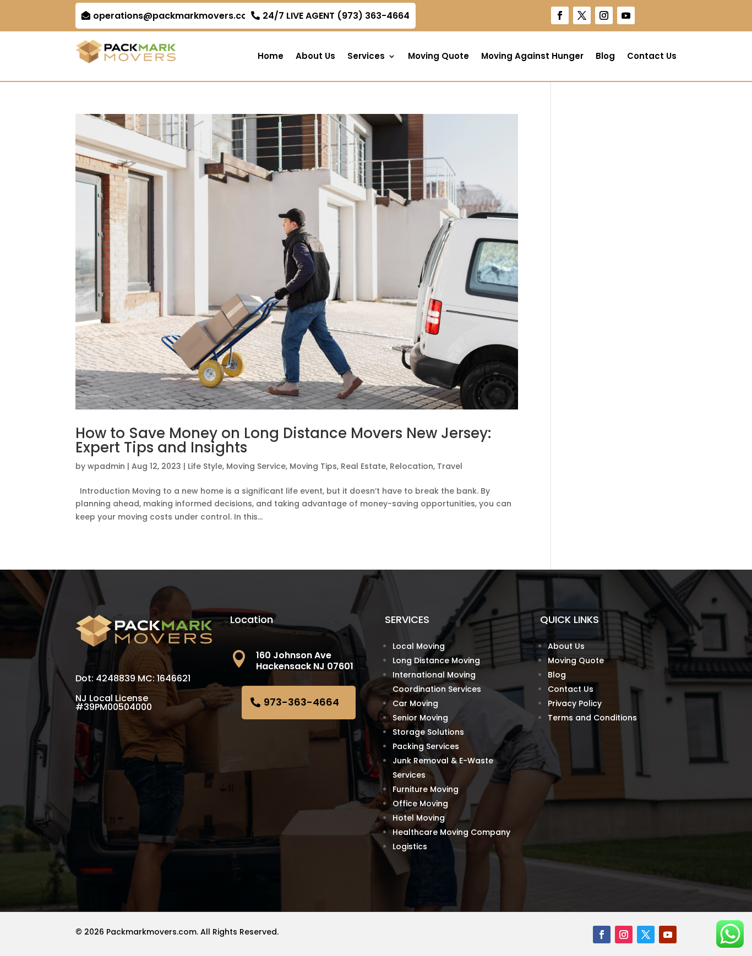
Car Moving (415, 703)
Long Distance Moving (436, 660)
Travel (449, 466)
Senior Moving (420, 717)
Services (366, 57)
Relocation (411, 466)
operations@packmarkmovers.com (174, 15)
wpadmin (106, 466)
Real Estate (363, 466)
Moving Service (256, 466)
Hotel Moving (419, 817)
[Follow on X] (582, 15)
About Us (315, 57)
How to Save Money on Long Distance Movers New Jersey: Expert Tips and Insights (283, 440)
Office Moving (420, 803)
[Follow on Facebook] (560, 15)
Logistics (410, 846)
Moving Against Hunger (532, 57)
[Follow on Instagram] (604, 15)
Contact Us (652, 57)
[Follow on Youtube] (626, 15)
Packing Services (426, 746)
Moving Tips (313, 466)
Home (271, 57)
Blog (605, 57)
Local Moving (419, 646)
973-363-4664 (301, 702)
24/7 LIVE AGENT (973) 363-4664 (336, 15)
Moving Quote (438, 57)
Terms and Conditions (592, 717)
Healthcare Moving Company (451, 832)
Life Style (205, 466)
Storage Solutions (428, 732)
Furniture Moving (426, 789)
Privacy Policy (575, 703)
